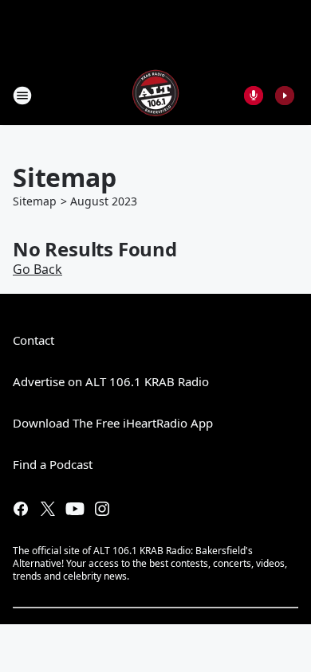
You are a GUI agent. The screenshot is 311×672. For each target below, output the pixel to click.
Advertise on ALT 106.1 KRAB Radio (111, 381)
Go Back (37, 269)
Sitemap (35, 201)
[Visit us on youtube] (75, 508)
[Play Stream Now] (284, 95)
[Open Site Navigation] (22, 95)
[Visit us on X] (47, 508)
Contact (33, 340)
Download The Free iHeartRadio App (113, 423)
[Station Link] (155, 95)
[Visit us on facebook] (20, 508)
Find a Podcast (53, 464)
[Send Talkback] (253, 95)
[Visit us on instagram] (102, 508)
